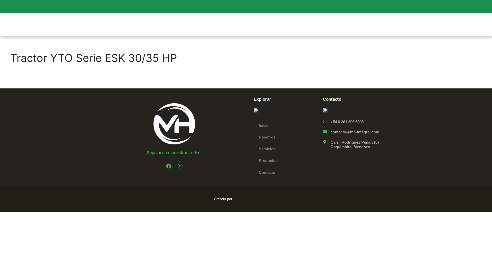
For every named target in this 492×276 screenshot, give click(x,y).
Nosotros (267, 137)
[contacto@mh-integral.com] (325, 132)
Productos (268, 160)
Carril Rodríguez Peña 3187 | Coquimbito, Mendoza (356, 144)
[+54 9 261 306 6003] (325, 121)
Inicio (264, 125)
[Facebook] (168, 166)
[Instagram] (180, 166)
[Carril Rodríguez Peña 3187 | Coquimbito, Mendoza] (325, 142)
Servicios (267, 149)
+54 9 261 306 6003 (347, 122)
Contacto (267, 172)
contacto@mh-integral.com (355, 132)
